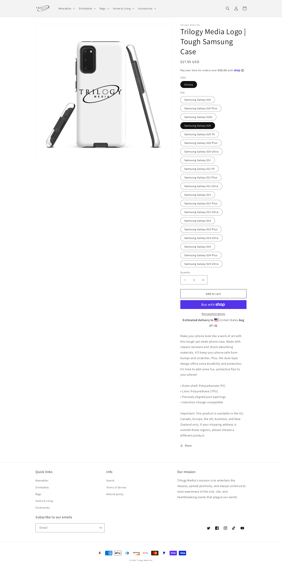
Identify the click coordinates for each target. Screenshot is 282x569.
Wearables (41, 480)
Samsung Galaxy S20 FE (199, 134)
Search (110, 480)
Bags (38, 494)
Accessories (42, 507)
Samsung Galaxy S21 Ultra (201, 186)
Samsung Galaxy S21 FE (199, 169)
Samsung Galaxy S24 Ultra (201, 264)
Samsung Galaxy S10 (197, 99)
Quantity (185, 272)
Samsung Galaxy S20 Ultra (201, 151)
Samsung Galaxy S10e (198, 117)
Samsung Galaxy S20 (197, 125)
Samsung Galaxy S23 (197, 220)
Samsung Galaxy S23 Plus (201, 229)
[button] (66, 8)
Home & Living (44, 501)
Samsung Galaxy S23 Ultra (201, 238)
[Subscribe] (100, 527)
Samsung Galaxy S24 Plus (201, 255)
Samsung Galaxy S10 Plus (200, 108)
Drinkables (42, 487)
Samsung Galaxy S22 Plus (201, 203)
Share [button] (188, 445)
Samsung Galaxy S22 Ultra (201, 212)
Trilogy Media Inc (145, 560)
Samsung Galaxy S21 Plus (200, 177)
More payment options (213, 313)
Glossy (188, 84)
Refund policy (114, 494)
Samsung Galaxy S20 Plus (201, 143)
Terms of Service (116, 487)
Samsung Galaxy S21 (197, 160)
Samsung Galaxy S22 (197, 194)
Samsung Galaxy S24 (197, 246)
